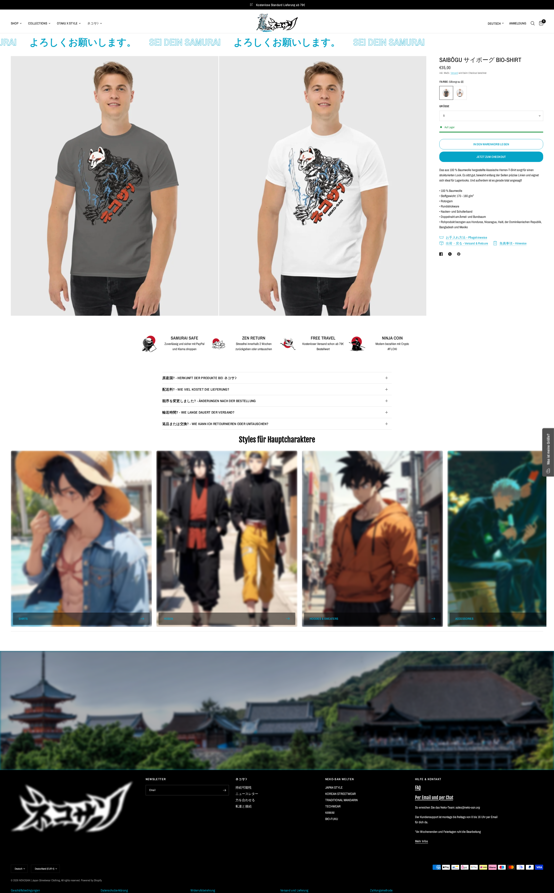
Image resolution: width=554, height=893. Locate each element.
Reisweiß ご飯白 (460, 93)
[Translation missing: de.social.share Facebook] (441, 254)
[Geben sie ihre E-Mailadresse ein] (224, 790)
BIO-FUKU (331, 819)
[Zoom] (209, 65)
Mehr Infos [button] (421, 841)
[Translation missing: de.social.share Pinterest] (459, 254)
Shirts (23, 619)
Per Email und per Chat (434, 797)
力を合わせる (245, 800)
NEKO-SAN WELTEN (339, 779)
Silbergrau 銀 (446, 93)
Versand (454, 73)
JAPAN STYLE (334, 787)
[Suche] (532, 23)
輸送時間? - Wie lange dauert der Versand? (198, 412)
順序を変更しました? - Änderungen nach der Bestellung (209, 400)
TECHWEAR (333, 806)
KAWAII (329, 812)
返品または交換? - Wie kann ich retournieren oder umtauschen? (215, 423)
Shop (14, 23)
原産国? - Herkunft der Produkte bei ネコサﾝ (199, 377)
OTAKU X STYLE (67, 23)
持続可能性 (243, 787)
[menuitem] (18, 23)
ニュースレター (246, 793)
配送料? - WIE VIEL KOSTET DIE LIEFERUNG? (195, 389)
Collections (37, 23)
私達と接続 (243, 806)
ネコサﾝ (93, 23)
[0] (540, 23)
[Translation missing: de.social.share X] (450, 254)
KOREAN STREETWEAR (340, 793)
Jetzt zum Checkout (491, 157)
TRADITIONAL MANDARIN (341, 800)
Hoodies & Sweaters (324, 619)
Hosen (168, 619)
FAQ (418, 787)
